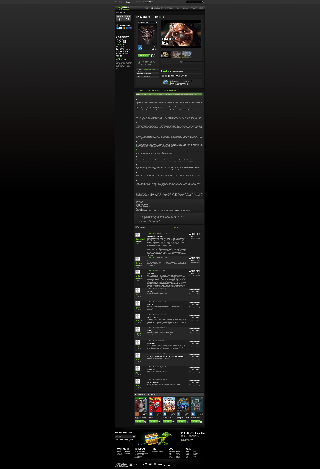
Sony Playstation (172, 451)
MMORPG (187, 454)
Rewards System (127, 453)
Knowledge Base (155, 451)
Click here (142, 205)
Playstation (169, 8)
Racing (187, 453)
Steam (170, 453)
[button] (122, 2)
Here (148, 208)
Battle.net (178, 454)
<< (195, 227)
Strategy (153, 69)
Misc (187, 457)
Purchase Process (170, 90)
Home (116, 2)
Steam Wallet (158, 8)
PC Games (170, 457)
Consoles (178, 456)
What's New (119, 454)
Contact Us (161, 451)
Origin (177, 453)
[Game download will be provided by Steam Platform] (159, 422)
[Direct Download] (139, 62)
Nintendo (185, 8)
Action (187, 451)
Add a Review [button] (175, 227)
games (147, 8)
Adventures (146, 69)
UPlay (170, 456)
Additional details (154, 90)
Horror (195, 456)
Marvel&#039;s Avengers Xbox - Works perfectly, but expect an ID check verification (123, 52)
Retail (170, 454)
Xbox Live (178, 451)
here (189, 440)
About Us (119, 451)
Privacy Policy (119, 453)
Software (193, 8)
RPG (150, 69)
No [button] (198, 236)
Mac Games (178, 457)
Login (137, 2)
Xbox (177, 8)
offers (201, 8)
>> (202, 227)
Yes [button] (193, 236)
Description (140, 90)
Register (141, 2)
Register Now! (137, 457)
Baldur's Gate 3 (123, 12)
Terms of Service (127, 451)
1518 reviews (121, 46)
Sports (195, 451)
